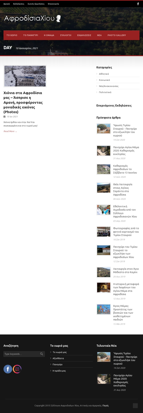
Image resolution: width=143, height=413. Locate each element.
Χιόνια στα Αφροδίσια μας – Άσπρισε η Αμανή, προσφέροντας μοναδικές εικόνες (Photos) (23, 102)
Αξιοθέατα (58, 358)
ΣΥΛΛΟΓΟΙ (65, 35)
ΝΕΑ (99, 35)
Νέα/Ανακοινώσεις (108, 86)
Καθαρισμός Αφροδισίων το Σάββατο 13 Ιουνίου (125, 169)
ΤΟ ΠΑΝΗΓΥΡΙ (30, 35)
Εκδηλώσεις (18, 4)
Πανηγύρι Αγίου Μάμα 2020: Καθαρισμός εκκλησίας (126, 151)
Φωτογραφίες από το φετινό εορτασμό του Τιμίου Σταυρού (126, 231)
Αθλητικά (104, 74)
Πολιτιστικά (105, 92)
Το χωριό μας (60, 352)
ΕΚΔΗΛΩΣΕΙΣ (84, 35)
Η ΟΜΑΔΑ (49, 35)
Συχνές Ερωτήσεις (36, 4)
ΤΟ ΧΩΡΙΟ (11, 35)
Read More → (10, 131)
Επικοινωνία (53, 4)
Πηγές (106, 405)
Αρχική (6, 4)
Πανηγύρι (57, 364)
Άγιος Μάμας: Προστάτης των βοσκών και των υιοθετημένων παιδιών (123, 312)
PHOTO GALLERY (117, 35)
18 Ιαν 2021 (12, 116)
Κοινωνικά (104, 80)
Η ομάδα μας (59, 370)
